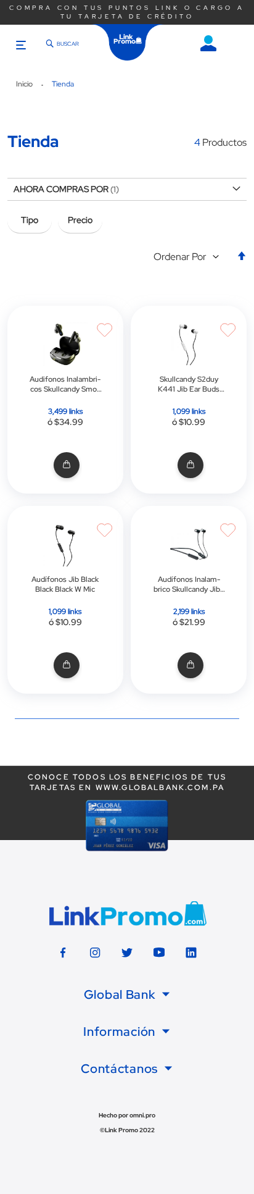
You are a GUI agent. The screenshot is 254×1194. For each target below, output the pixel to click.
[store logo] (128, 42)
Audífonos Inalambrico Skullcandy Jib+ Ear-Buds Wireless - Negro (189, 584)
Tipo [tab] (29, 219)
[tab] (127, 994)
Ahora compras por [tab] (61, 189)
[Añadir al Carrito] (65, 465)
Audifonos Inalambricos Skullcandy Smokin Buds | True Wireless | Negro (65, 384)
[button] (189, 257)
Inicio (25, 84)
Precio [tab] (80, 219)
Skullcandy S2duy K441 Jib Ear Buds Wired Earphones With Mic (188, 384)
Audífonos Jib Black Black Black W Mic (65, 584)
